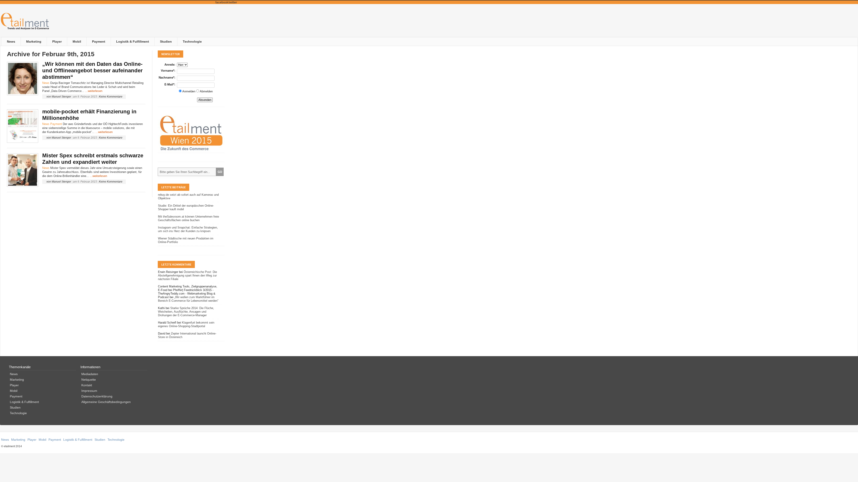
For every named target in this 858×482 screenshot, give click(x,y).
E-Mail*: (169, 84)
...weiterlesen (93, 91)
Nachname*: (167, 77)
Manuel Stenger (61, 96)
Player (57, 41)
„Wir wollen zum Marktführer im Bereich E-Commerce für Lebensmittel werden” (188, 298)
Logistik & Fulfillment (132, 41)
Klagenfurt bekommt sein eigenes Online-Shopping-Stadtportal (186, 324)
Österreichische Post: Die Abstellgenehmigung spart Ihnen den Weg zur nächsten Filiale (187, 275)
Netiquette (88, 379)
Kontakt (86, 385)
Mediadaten (89, 374)
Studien (166, 41)
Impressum (89, 391)
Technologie (192, 41)
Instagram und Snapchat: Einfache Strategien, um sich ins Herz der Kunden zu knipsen (188, 229)
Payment (98, 41)
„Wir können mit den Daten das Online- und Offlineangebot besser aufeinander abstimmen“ (92, 70)
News (11, 41)
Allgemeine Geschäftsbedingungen (106, 402)
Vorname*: (168, 70)
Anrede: (169, 64)
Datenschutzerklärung (96, 396)
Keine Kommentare (110, 96)
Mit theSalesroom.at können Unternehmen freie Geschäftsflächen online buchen (188, 218)
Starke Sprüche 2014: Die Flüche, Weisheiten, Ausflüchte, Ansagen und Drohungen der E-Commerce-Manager (186, 311)
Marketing (33, 41)
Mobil (77, 41)
